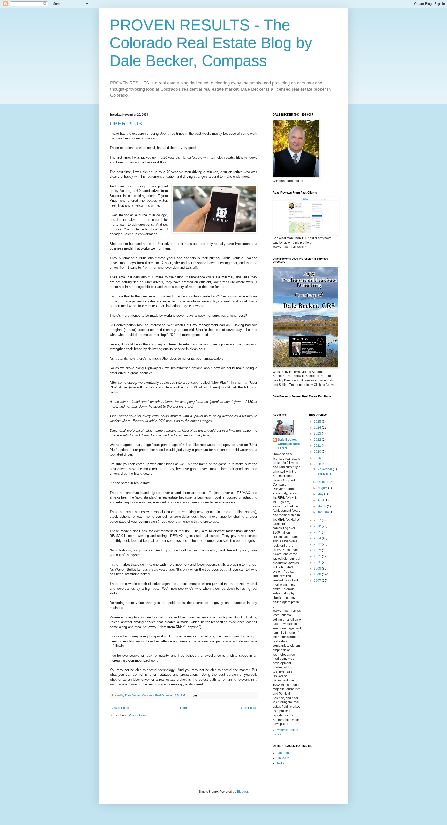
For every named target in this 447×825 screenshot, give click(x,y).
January (323, 512)
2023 (318, 433)
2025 (318, 421)
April (321, 500)
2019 (318, 458)
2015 (318, 532)
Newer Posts (120, 708)
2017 (318, 520)
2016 (318, 526)
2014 (318, 538)
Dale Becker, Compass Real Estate (289, 444)
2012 (318, 550)
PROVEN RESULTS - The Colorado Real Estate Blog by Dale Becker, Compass (211, 42)
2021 (318, 445)
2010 (318, 562)
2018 (318, 464)
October (323, 482)
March (322, 506)
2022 (318, 440)
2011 (318, 556)
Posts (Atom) (138, 715)
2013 (318, 544)
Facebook (283, 753)
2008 (318, 574)
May (320, 494)
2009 (318, 568)
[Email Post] (194, 695)
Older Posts (248, 708)
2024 (318, 427)
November (325, 469)
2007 (318, 580)
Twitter (281, 763)
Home (184, 708)
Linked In (283, 758)
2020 (318, 451)
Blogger (242, 791)
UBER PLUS (126, 123)
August (322, 488)
